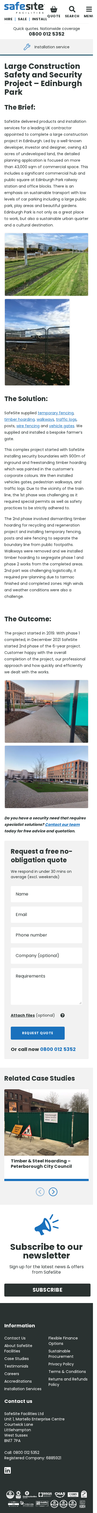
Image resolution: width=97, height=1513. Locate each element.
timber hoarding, (20, 419)
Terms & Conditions (67, 1371)
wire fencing (28, 426)
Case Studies (16, 1358)
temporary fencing (56, 413)
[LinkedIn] (7, 1471)
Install (39, 19)
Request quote (37, 1033)
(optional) (33, 1015)
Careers (11, 1373)
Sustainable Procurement (61, 1353)
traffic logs (66, 419)
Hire (8, 19)
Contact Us (15, 1338)
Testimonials (16, 1366)
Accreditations (18, 1381)
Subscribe (48, 1290)
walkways (45, 419)
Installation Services (22, 1389)
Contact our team (62, 824)
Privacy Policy (61, 1364)
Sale (22, 19)
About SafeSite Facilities (18, 1348)
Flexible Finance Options (63, 1340)
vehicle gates (61, 426)
